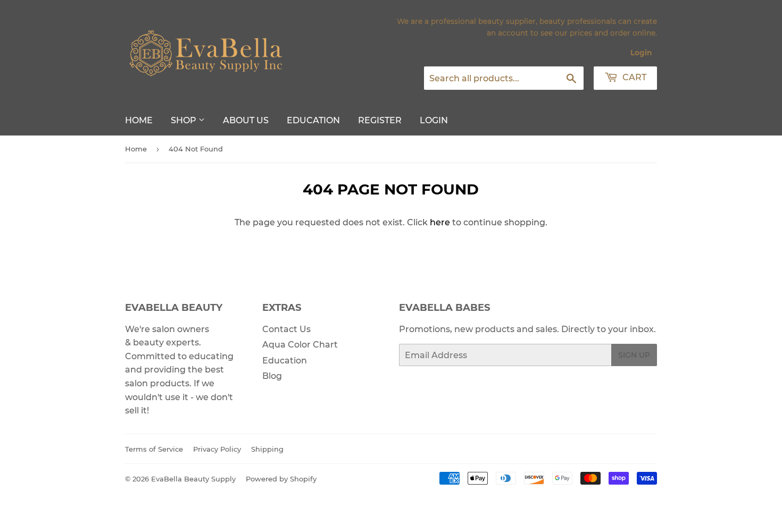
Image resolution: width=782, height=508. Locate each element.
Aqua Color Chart (300, 345)
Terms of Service (154, 449)
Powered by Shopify (281, 479)
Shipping (267, 449)
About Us (246, 120)
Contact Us (286, 329)
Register (380, 120)
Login (641, 52)
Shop (184, 120)
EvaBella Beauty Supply (193, 479)
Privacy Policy (217, 449)
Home (139, 120)
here (440, 222)
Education (313, 120)
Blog (272, 376)
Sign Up (634, 355)
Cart (633, 77)
